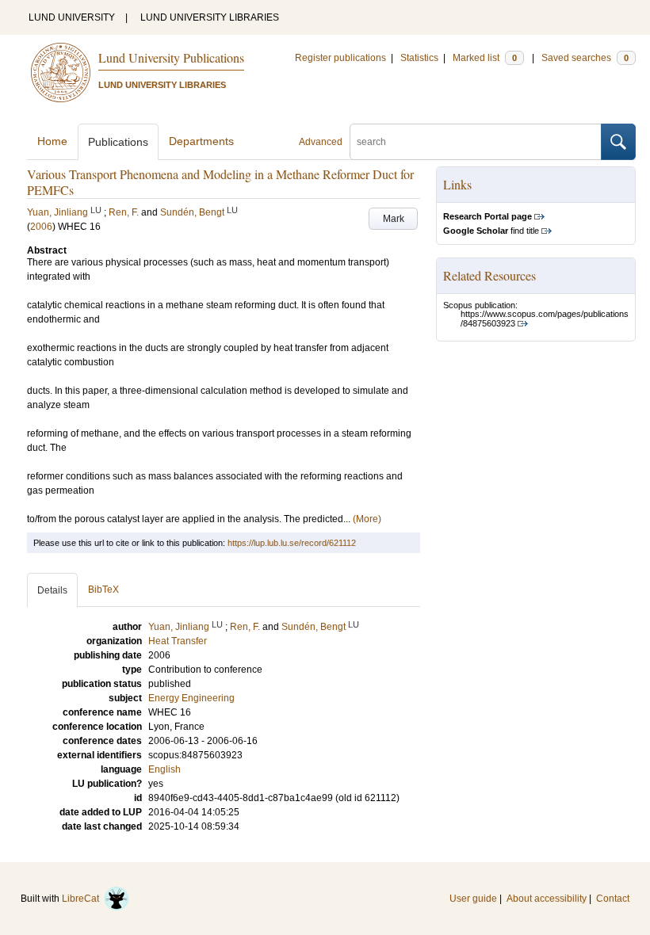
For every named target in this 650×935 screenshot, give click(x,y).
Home (52, 141)
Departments (201, 141)
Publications (118, 141)
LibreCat (83, 898)
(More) (367, 519)
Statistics (419, 57)
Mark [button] (393, 218)
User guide (473, 898)
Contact (612, 898)
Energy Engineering (191, 698)
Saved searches (585, 57)
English (164, 769)
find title (491, 230)
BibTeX (103, 589)
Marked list (485, 57)
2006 (41, 226)
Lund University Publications (171, 57)
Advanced (320, 141)
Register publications (340, 57)
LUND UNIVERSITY (72, 17)
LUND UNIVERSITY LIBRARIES (209, 17)
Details (52, 590)
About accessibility (547, 898)
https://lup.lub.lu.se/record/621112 (292, 543)
